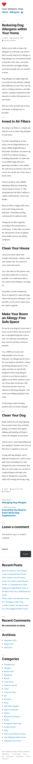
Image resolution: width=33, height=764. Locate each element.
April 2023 (8, 647)
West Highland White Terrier (15, 737)
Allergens (14, 12)
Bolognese (8, 675)
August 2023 (9, 644)
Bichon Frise (9, 671)
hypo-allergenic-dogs (12, 9)
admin (6, 38)
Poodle (6, 720)
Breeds (6, 678)
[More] (22, 12)
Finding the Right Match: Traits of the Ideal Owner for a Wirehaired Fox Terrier (16, 591)
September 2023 (10, 640)
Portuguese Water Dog (12, 723)
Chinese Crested (10, 685)
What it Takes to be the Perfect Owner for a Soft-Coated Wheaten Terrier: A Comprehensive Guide (15, 581)
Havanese (8, 699)
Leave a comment (10, 40)
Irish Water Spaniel (11, 706)
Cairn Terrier (9, 682)
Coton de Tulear (10, 692)
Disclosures (20, 756)
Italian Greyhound (11, 709)
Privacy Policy (16, 754)
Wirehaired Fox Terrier (12, 741)
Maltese (7, 713)
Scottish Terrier (10, 727)
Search (5, 549)
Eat (5, 695)
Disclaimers (10, 756)
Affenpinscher (9, 664)
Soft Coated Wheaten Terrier (15, 734)
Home (5, 12)
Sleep (6, 730)
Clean (6, 689)
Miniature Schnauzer (12, 716)
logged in (15, 534)
